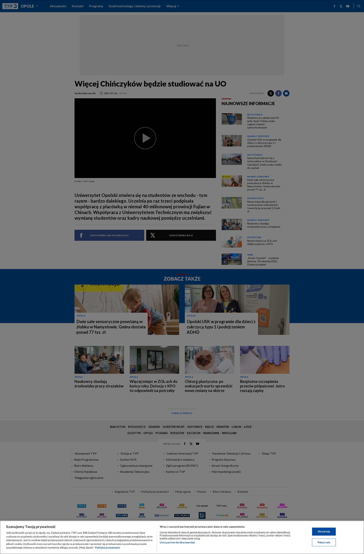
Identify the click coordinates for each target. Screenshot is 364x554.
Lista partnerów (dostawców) (177, 542)
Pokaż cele (324, 542)
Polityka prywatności (107, 547)
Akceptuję (324, 531)
